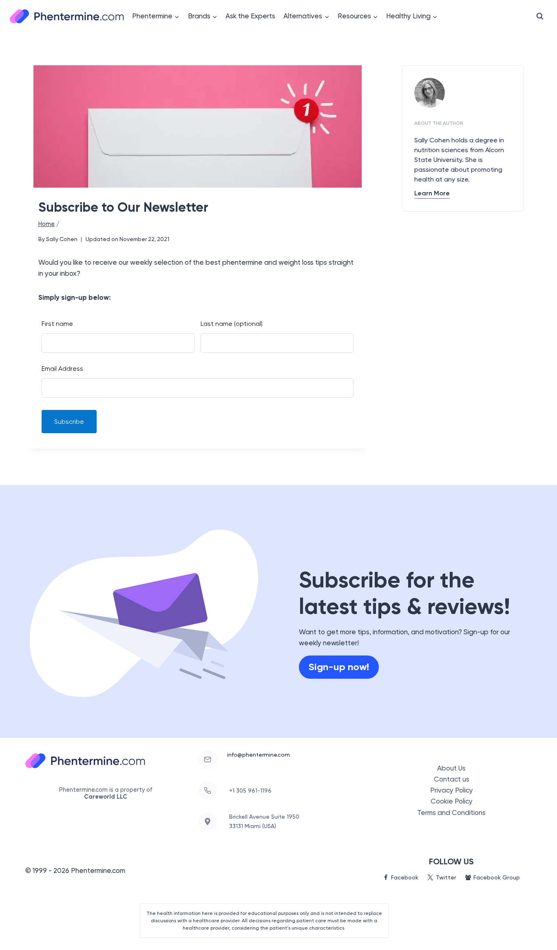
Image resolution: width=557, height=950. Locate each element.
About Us (451, 768)
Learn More (432, 193)
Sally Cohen (61, 239)
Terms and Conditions (451, 812)
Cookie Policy (452, 801)
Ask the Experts (250, 16)
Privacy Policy (451, 790)
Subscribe (69, 421)
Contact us (451, 779)
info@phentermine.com (258, 754)
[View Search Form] (540, 16)
